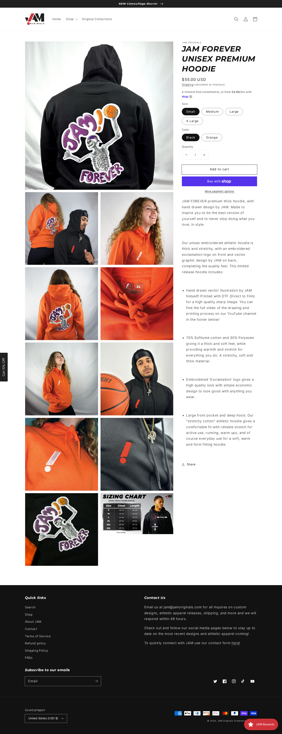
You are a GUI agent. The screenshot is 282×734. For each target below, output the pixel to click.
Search (30, 607)
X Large (192, 121)
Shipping (187, 84)
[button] (71, 19)
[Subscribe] (96, 681)
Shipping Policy (36, 650)
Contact (31, 629)
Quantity (187, 146)
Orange (212, 137)
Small (190, 112)
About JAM (33, 621)
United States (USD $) (43, 718)
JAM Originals (225, 720)
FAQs (29, 657)
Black (190, 137)
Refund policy (35, 643)
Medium (212, 112)
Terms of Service (38, 636)
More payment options (219, 191)
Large (234, 112)
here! (236, 643)
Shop (29, 614)
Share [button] (191, 464)
